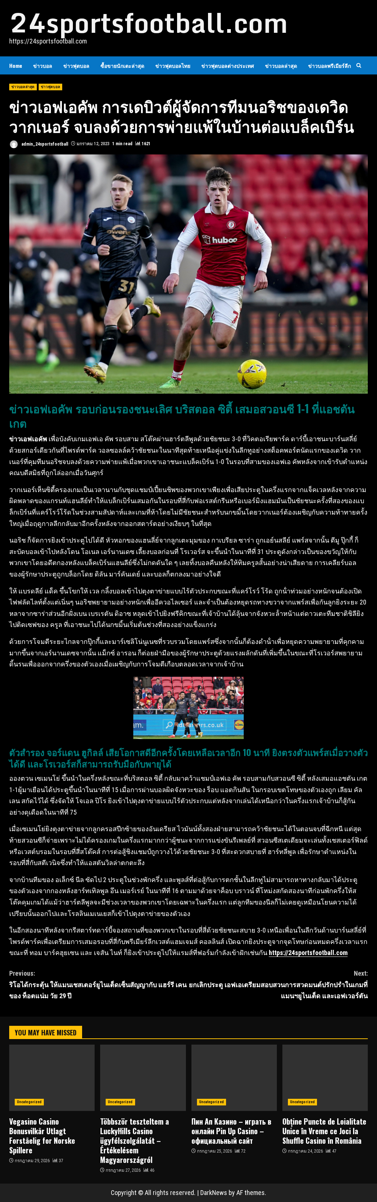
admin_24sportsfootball (44, 143)
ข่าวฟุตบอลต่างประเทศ (227, 65)
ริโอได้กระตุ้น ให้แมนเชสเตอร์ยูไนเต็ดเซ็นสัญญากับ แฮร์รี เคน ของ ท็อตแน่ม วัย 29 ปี (98, 984)
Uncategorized (29, 1102)
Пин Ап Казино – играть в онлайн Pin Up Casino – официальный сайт (234, 1078)
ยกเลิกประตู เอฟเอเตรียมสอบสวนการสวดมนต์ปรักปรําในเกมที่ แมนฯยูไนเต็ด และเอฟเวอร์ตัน (278, 984)
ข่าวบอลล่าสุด (281, 65)
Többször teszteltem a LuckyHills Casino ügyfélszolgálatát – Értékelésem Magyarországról (143, 1078)
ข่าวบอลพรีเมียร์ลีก (329, 65)
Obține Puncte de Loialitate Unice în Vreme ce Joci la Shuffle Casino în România (325, 1078)
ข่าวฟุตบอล (76, 65)
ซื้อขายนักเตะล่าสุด (122, 65)
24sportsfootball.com (148, 22)
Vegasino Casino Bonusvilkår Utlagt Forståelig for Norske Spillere (52, 1078)
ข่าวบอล (42, 65)
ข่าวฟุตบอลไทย (172, 65)
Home (15, 65)
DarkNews (213, 1192)
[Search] (358, 65)
